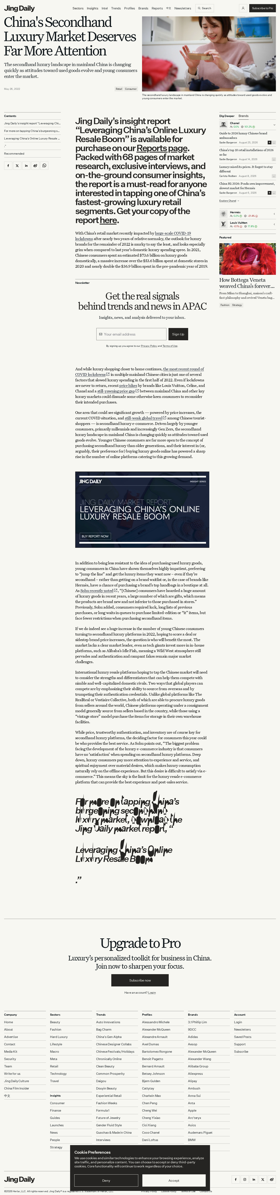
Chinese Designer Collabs (114, 1044)
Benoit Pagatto (152, 1059)
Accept (173, 1180)
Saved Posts (243, 1037)
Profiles (129, 8)
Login (152, 992)
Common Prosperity (110, 1074)
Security (10, 1059)
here (108, 219)
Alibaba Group (198, 1066)
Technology (58, 1074)
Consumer (131, 88)
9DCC (192, 1029)
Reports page (162, 147)
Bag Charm (104, 1029)
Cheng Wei (149, 1110)
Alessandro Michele (156, 1022)
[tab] (244, 116)
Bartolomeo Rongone (157, 1051)
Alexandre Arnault (154, 1037)
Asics (192, 1125)
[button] (243, 8)
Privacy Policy (149, 345)
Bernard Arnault (153, 1066)
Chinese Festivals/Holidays (115, 1051)
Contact (9, 1044)
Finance (55, 1110)
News (54, 1132)
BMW (192, 1140)
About (8, 1029)
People (55, 1140)
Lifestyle (56, 1044)
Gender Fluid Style (109, 1125)
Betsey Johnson (153, 1074)
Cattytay (148, 1088)
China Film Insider (16, 1088)
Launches (57, 1125)
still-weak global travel (143, 417)
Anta (191, 1103)
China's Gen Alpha (109, 1037)
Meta (53, 1059)
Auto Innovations (108, 1022)
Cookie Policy (168, 1191)
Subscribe (241, 1051)
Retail (119, 88)
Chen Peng (149, 1103)
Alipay (192, 1081)
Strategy (237, 305)
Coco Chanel (150, 1132)
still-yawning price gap (116, 390)
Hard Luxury (58, 1037)
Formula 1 (102, 1110)
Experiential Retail (109, 1096)
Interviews (103, 1140)
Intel (105, 8)
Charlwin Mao (151, 1096)
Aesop (192, 1044)
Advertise (11, 1037)
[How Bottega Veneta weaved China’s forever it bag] (247, 259)
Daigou (101, 1081)
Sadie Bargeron (228, 142)
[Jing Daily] (19, 9)
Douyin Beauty (106, 1088)
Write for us (12, 1074)
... (274, 142)
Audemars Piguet (200, 1132)
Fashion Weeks (106, 1103)
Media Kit (10, 1051)
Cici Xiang (149, 1125)
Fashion (225, 305)
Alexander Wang (199, 1059)
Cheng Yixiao (151, 1118)
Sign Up (178, 334)
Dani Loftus (150, 1140)
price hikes (128, 385)
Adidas (193, 1037)
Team (8, 1066)
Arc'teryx (194, 1118)
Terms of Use (170, 345)
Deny (106, 1180)
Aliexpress (195, 1074)
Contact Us (206, 1191)
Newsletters (182, 8)
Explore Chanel (227, 200)
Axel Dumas (150, 1044)
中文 (7, 1096)
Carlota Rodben (228, 175)
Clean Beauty (105, 1066)
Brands (143, 8)
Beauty (55, 1022)
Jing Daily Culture (16, 1081)
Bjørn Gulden (151, 1081)
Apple (192, 1110)
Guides (55, 1118)
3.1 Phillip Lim (197, 1022)
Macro (54, 1051)
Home (8, 1022)
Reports (157, 8)
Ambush (194, 1088)
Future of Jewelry (108, 1118)
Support (240, 1044)
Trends (116, 8)
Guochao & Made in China (114, 1132)
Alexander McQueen (156, 1029)
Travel (54, 1081)
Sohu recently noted (96, 590)
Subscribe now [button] (140, 980)
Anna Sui (194, 1096)
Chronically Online (109, 1059)
